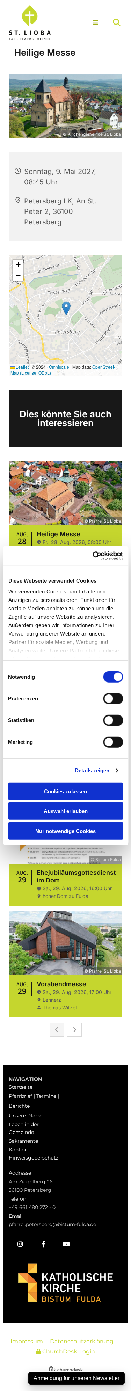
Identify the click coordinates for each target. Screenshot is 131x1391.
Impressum (26, 1341)
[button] (94, 22)
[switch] (113, 698)
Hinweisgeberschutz (33, 1158)
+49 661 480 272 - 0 (32, 1207)
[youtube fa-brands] (66, 1244)
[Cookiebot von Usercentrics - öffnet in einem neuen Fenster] (93, 555)
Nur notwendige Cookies (65, 831)
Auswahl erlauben (66, 811)
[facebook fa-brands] (43, 1244)
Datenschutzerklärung (82, 1341)
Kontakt (18, 1150)
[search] (116, 22)
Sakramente (23, 1141)
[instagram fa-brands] (20, 1244)
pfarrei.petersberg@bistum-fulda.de (52, 1224)
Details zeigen (92, 770)
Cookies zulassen (65, 791)
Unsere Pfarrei (26, 1116)
